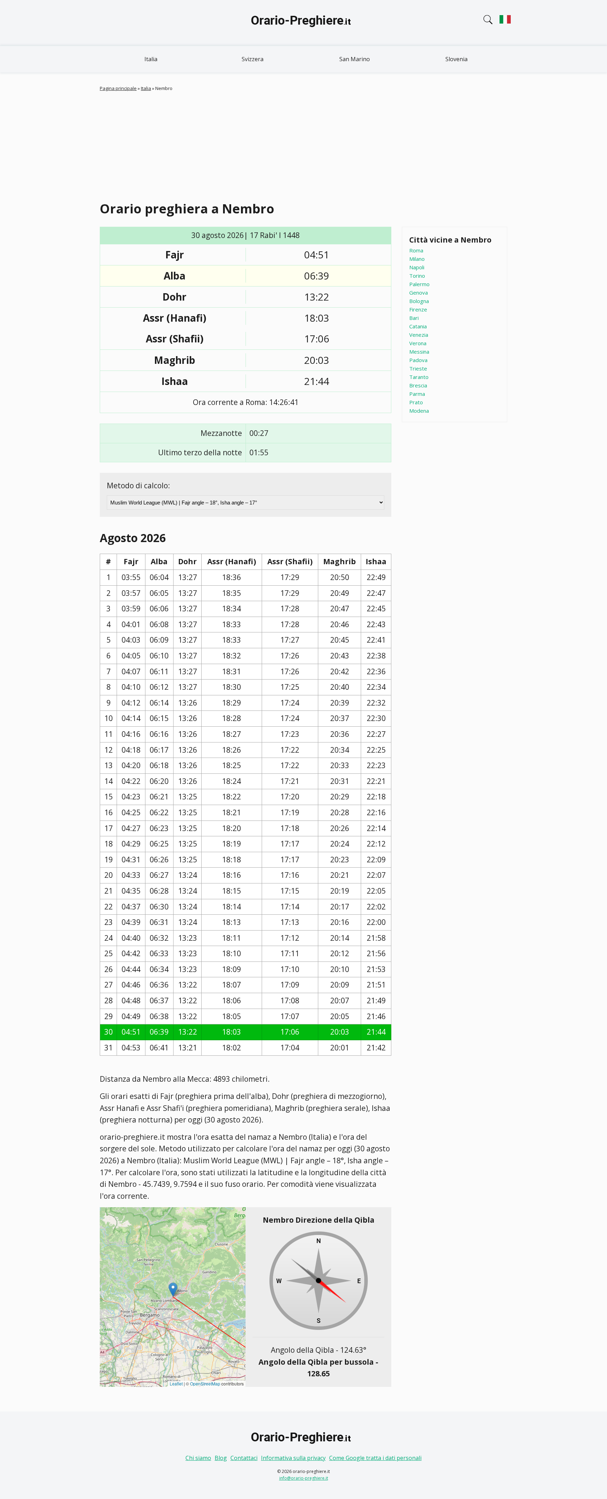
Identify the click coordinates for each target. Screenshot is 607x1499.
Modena (419, 410)
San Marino (354, 59)
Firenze (418, 309)
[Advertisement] (303, 145)
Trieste (418, 368)
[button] (173, 1289)
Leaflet (176, 1384)
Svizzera (252, 59)
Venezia (418, 334)
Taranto (419, 376)
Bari (414, 317)
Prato (416, 402)
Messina (419, 351)
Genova (418, 292)
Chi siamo (198, 1458)
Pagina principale (118, 88)
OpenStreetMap (205, 1384)
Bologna (419, 300)
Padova (418, 360)
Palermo (419, 284)
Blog (221, 1458)
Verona (417, 343)
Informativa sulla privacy (293, 1458)
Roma (416, 250)
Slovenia (456, 59)
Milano (417, 258)
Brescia (418, 385)
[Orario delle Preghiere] (303, 23)
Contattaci (243, 1458)
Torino (417, 275)
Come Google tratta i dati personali (375, 1458)
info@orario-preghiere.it (303, 1478)
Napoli (416, 267)
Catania (418, 326)
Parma (417, 393)
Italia (150, 59)
